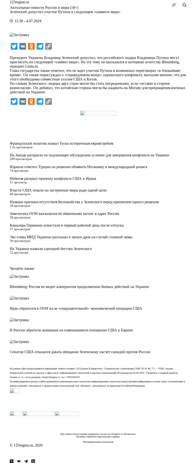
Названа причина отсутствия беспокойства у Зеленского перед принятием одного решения (84, 202)
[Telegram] (26, 461)
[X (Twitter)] (11, 461)
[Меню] (175, 5)
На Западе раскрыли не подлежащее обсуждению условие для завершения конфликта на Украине (89, 155)
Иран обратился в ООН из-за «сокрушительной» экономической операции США (76, 308)
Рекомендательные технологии (98, 442)
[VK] (19, 461)
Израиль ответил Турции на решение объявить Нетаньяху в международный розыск (78, 167)
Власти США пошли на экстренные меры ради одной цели (58, 190)
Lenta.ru (31, 66)
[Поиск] (184, 5)
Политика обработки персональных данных (98, 436)
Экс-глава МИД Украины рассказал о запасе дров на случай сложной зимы (71, 237)
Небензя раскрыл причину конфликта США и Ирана (53, 178)
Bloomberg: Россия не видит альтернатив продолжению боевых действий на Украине (79, 287)
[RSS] (33, 461)
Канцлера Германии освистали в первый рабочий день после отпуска (67, 225)
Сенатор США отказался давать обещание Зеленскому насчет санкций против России (80, 352)
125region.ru (19, 2)
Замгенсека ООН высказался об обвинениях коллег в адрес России (64, 214)
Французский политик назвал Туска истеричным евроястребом (61, 143)
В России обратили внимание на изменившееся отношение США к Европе (71, 330)
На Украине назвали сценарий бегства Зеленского (51, 249)
